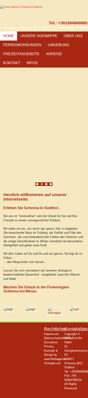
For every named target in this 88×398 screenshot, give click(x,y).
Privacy (49, 346)
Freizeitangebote (21, 54)
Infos (32, 63)
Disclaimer (51, 342)
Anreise (54, 54)
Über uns (73, 36)
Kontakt (11, 63)
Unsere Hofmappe (38, 36)
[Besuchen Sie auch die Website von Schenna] (74, 309)
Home (8, 36)
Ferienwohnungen (22, 45)
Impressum (51, 334)
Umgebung (58, 45)
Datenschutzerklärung (58, 338)
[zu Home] (28, 17)
